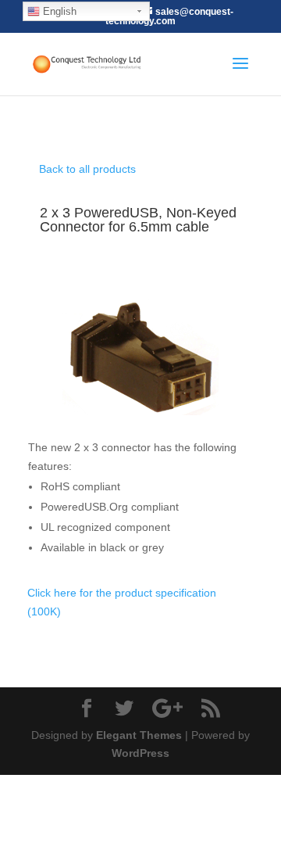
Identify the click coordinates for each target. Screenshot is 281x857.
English (58, 11)
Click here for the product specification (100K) (121, 602)
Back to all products (87, 169)
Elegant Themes (139, 735)
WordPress (140, 753)
